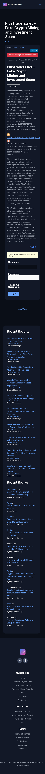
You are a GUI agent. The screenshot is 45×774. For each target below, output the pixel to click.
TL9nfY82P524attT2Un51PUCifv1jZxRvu (21, 506)
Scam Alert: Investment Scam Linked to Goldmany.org (20, 493)
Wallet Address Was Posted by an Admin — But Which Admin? (21, 425)
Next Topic (22, 309)
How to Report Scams (22, 719)
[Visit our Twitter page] (19, 660)
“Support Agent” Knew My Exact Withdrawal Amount (21, 438)
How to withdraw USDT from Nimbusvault (20, 534)
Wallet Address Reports (22, 689)
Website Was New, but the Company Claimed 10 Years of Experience (20, 383)
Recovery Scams (22, 711)
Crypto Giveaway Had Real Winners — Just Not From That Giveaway (21, 469)
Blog (22, 693)
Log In (13, 293)
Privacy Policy (22, 737)
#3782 (32, 247)
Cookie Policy (22, 741)
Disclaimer (22, 745)
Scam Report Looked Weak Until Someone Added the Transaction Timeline (21, 453)
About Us (22, 696)
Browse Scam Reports (22, 685)
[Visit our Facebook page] (25, 660)
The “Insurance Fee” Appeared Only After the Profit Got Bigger (21, 397)
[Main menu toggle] (40, 4)
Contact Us (22, 700)
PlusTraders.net (18, 47)
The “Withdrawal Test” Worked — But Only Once (20, 339)
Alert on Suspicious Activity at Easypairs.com (20, 607)
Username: (13, 262)
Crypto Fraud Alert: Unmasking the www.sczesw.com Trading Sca (20, 576)
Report (34, 51)
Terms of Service (22, 734)
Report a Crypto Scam (22, 681)
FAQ (22, 722)
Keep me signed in (15, 286)
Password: (13, 274)
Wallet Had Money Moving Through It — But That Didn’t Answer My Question (20, 354)
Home (22, 678)
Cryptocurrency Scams (22, 715)
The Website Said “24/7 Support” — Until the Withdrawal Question (21, 411)
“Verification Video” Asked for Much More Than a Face (20, 368)
